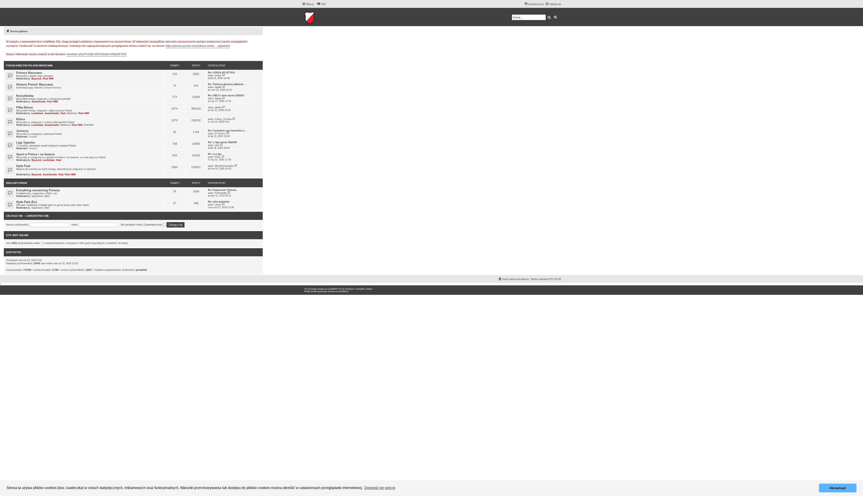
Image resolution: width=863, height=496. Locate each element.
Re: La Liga (214, 154)
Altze (47, 196)
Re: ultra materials (218, 201)
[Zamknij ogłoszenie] (259, 41)
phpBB (332, 289)
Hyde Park (23, 166)
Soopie (33, 148)
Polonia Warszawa (29, 72)
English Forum (16, 183)
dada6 (218, 87)
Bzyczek (36, 78)
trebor (218, 75)
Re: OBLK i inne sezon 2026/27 (226, 95)
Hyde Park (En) (26, 202)
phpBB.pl (343, 291)
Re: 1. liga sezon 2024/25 (222, 142)
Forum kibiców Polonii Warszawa (29, 65)
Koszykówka (24, 95)
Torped (33, 136)
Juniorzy (22, 131)
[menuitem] (321, 4)
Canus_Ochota (223, 119)
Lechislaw (37, 113)
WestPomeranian (224, 166)
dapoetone (37, 196)
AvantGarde (38, 101)
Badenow (72, 113)
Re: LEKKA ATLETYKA (221, 72)
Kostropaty (221, 193)
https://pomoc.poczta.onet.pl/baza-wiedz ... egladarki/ (198, 45)
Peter (218, 157)
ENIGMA (88, 125)
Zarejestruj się (37, 215)
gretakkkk (141, 269)
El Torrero (220, 133)
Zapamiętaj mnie (153, 224)
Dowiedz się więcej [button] (379, 488)
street (218, 204)
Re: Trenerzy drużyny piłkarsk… (226, 84)
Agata (218, 98)
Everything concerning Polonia (38, 190)
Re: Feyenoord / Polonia (222, 190)
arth (217, 145)
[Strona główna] (323, 17)
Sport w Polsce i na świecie (35, 154)
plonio (218, 107)
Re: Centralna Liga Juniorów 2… (227, 130)
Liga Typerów (25, 142)
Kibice (20, 119)
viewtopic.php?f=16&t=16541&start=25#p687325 (97, 54)
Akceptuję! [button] (838, 488)
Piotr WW (48, 78)
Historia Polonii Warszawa (34, 84)
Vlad (62, 113)
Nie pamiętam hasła (131, 224)
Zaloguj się (14, 215)
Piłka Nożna (24, 107)
